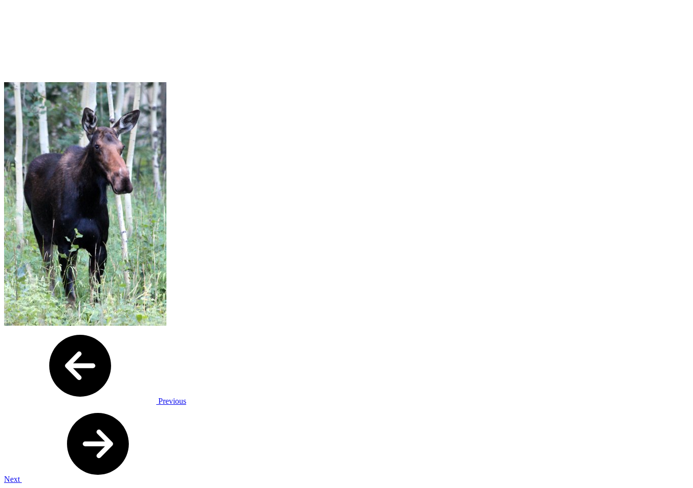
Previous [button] (171, 401)
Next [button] (13, 479)
